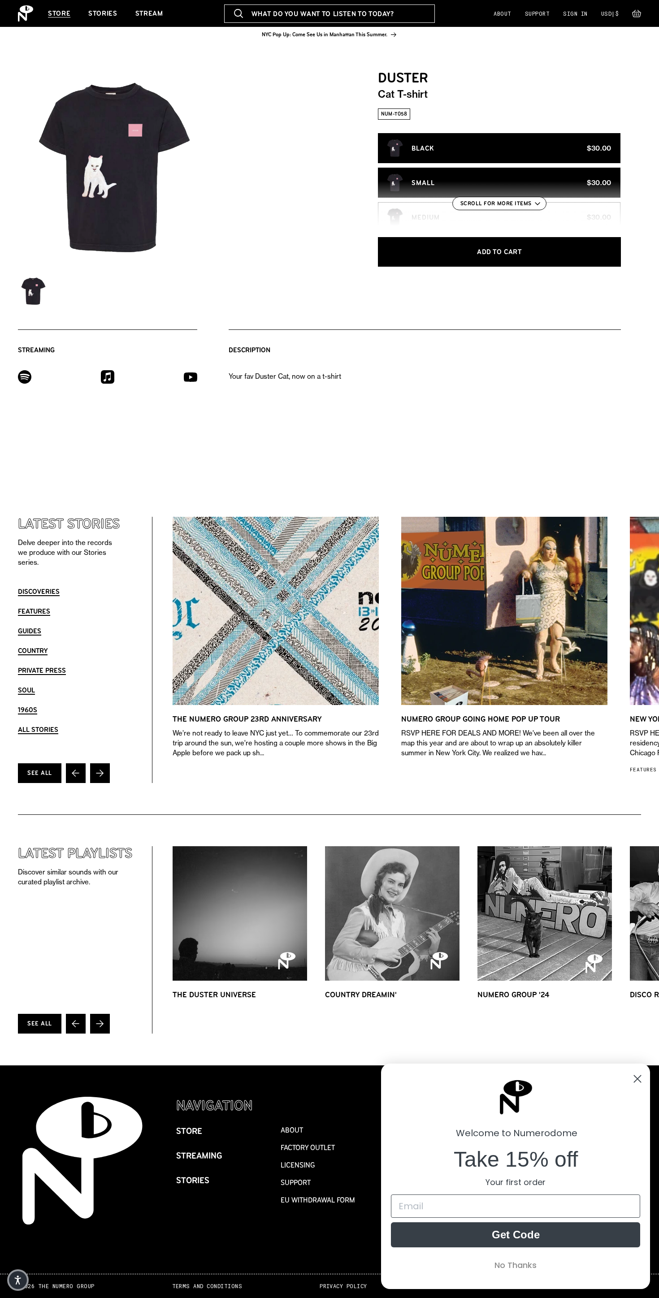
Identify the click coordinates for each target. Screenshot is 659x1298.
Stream (149, 13)
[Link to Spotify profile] (24, 376)
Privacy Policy (343, 1286)
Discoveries (39, 591)
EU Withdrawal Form (318, 1200)
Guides (29, 631)
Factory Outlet (308, 1147)
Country (33, 650)
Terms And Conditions (207, 1286)
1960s (27, 709)
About (502, 13)
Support (537, 13)
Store (59, 13)
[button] (636, 15)
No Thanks (515, 1265)
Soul (26, 690)
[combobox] (329, 13)
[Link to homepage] (25, 13)
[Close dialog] (637, 1078)
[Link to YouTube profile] (190, 376)
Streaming (199, 1155)
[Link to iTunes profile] (107, 376)
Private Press (42, 670)
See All (39, 773)
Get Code (516, 1235)
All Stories (38, 729)
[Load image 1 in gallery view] (33, 291)
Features (34, 611)
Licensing (298, 1165)
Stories (102, 13)
